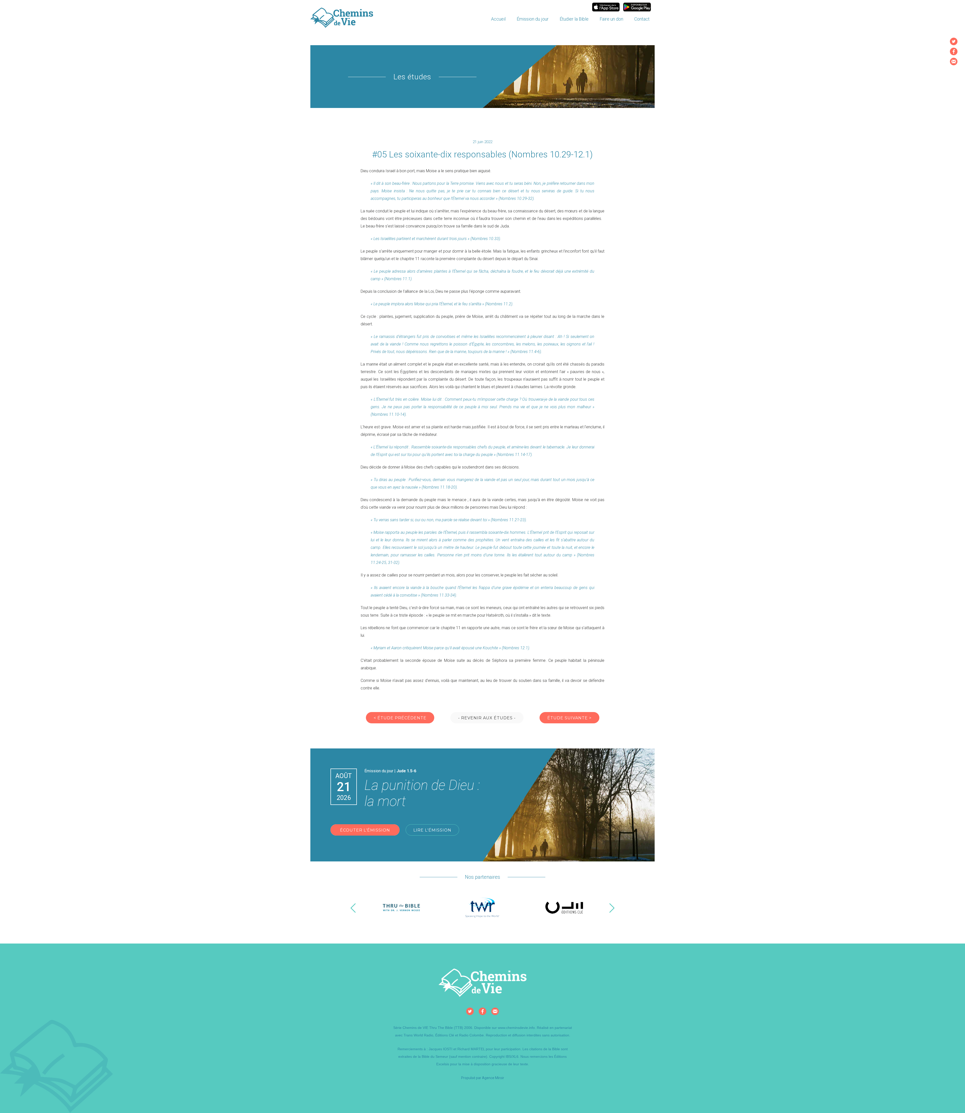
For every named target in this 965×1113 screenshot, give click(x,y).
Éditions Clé (444, 1035)
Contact (642, 19)
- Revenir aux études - (487, 718)
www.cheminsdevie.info (516, 1028)
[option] (401, 908)
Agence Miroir (493, 1078)
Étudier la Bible (574, 19)
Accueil (498, 19)
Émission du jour (533, 19)
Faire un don (611, 19)
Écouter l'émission (365, 830)
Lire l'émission (432, 830)
